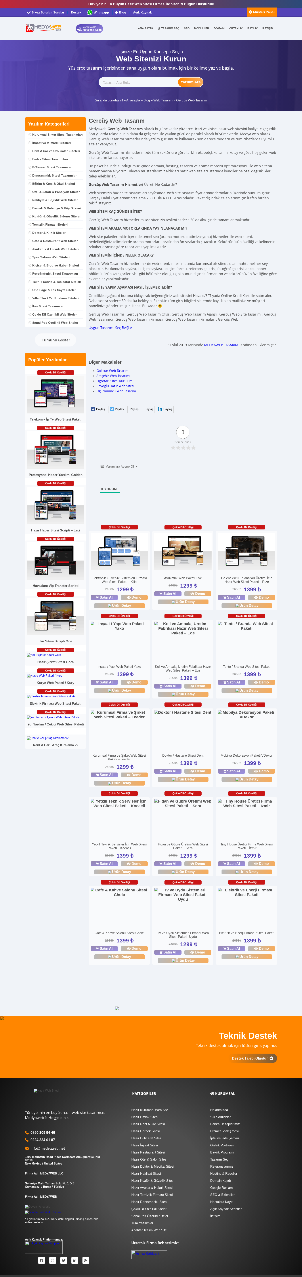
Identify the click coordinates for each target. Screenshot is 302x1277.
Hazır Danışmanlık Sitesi (149, 1202)
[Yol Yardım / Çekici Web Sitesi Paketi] (53, 717)
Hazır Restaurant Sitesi (148, 1152)
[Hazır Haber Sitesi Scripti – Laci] (55, 523)
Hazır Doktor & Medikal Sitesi (152, 1166)
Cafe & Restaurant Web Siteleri (55, 241)
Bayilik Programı (222, 1152)
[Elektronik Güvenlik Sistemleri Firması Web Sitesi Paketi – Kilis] (119, 552)
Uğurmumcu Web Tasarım (116, 391)
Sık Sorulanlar (220, 1117)
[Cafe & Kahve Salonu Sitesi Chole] (119, 892)
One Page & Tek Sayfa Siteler (54, 290)
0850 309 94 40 (43, 1132)
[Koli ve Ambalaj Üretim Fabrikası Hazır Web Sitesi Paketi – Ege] (183, 629)
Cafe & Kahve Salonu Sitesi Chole (119, 933)
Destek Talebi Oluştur (251, 1058)
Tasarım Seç (219, 1159)
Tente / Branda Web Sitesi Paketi (246, 666)
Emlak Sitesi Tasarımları (50, 159)
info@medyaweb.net (47, 1148)
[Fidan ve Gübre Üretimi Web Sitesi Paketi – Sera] (183, 803)
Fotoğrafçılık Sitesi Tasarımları (55, 273)
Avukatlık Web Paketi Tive (183, 578)
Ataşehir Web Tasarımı (113, 375)
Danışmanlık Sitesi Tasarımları (54, 175)
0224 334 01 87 (43, 1140)
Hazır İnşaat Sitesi (144, 1145)
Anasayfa (133, 100)
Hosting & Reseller (223, 1173)
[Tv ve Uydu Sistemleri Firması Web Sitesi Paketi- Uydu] (183, 895)
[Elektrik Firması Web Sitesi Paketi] (51, 696)
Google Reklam (221, 1187)
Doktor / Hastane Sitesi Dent (182, 755)
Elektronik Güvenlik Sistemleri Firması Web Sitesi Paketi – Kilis (119, 580)
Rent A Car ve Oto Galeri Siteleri (56, 151)
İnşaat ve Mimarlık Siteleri (51, 143)
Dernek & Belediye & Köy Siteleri (56, 208)
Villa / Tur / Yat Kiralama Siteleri (55, 298)
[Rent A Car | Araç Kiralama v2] (48, 738)
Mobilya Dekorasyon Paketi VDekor (246, 755)
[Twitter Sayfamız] (63, 1260)
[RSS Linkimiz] (85, 1260)
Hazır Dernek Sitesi (145, 1131)
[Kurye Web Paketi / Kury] (44, 675)
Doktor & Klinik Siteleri (49, 232)
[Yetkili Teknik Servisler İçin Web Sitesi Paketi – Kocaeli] (119, 803)
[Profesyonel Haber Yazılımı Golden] (55, 468)
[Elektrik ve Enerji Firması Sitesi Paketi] (246, 892)
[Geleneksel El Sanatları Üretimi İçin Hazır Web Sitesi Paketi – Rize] (246, 552)
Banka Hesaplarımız (225, 1124)
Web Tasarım (163, 100)
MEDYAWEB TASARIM (221, 345)
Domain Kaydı (220, 1180)
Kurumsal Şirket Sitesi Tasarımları (57, 134)
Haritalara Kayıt (221, 1202)
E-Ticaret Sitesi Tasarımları (52, 167)
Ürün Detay (121, 605)
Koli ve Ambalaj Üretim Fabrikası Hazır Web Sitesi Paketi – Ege (183, 668)
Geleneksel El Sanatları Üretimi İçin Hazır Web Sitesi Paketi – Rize (246, 580)
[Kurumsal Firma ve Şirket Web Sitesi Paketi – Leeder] (119, 714)
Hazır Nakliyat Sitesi (146, 1173)
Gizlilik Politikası (222, 1145)
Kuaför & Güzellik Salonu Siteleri (56, 216)
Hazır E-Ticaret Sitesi (146, 1138)
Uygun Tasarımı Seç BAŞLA (110, 327)
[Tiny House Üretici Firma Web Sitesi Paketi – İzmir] (246, 803)
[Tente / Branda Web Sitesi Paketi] (246, 626)
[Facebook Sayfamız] (41, 1260)
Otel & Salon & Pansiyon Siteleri (56, 192)
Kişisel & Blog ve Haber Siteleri (55, 265)
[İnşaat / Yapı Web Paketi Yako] (119, 626)
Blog (146, 100)
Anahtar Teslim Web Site (149, 1230)
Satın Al (106, 597)
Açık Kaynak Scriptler (226, 1209)
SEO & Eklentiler (222, 1195)
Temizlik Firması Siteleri (50, 224)
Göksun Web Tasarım (112, 370)
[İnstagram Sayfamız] (52, 1260)
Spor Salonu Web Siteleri (51, 257)
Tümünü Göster (55, 340)
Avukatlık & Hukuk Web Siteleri (55, 249)
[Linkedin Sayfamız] (74, 1260)
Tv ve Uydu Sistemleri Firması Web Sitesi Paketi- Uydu (183, 934)
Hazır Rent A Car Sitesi (148, 1124)
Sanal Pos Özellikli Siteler (149, 1216)
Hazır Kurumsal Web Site (149, 1110)
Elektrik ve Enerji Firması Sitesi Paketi (246, 933)
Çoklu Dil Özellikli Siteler (148, 1209)
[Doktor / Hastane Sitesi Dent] (183, 712)
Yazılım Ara (191, 82)
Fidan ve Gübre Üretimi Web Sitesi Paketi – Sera (183, 846)
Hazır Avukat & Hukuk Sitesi (151, 1187)
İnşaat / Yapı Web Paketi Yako (119, 666)
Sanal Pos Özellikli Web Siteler (55, 322)
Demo (136, 597)
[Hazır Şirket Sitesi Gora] (44, 655)
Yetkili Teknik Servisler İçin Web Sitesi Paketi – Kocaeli (119, 846)
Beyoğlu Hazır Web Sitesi (115, 386)
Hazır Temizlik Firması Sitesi (152, 1195)
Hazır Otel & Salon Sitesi (149, 1159)
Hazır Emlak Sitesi (144, 1117)
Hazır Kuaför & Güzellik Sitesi (152, 1180)
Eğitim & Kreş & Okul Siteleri (53, 183)
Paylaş (100, 409)
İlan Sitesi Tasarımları (48, 306)
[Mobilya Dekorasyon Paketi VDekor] (246, 714)
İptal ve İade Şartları (224, 1138)
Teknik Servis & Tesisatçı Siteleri (56, 282)
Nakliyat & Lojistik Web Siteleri (55, 200)
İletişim (215, 1216)
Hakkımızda (219, 1110)
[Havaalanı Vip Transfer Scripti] (55, 578)
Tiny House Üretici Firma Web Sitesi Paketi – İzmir (246, 846)
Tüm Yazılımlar (142, 1223)
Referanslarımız (221, 1166)
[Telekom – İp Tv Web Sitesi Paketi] (55, 412)
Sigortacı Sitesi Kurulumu (115, 381)
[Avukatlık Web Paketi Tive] (183, 552)
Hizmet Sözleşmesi (224, 1131)
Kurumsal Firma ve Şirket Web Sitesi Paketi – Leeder (119, 757)
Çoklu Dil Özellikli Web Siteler (54, 314)
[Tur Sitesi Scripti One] (55, 634)
